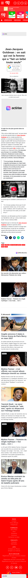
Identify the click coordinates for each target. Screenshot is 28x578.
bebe (3, 244)
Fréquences (14, 524)
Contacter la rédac (14, 537)
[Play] (2, 13)
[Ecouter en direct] (18, 3)
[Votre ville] (15, 3)
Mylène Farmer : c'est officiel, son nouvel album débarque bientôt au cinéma (13, 371)
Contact (14, 521)
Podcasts (14, 542)
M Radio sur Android (14, 551)
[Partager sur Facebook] (6, 238)
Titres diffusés (14, 523)
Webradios (8, 20)
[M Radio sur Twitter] (11, 567)
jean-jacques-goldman (15, 244)
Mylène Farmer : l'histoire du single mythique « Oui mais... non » (14, 441)
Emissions (17, 20)
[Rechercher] (22, 3)
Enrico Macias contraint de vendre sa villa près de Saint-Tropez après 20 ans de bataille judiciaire (13, 479)
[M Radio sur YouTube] (16, 567)
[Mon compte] (25, 3)
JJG (14, 148)
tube (3, 246)
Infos (14, 531)
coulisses (7, 244)
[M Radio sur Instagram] (20, 567)
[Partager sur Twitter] (10, 238)
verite (6, 246)
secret (23, 244)
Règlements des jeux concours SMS (14, 559)
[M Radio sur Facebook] (7, 567)
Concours (14, 535)
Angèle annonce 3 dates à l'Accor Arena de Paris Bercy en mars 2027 (13, 336)
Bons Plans (14, 529)
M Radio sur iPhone (14, 549)
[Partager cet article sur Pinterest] (14, 238)
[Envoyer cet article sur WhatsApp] (18, 238)
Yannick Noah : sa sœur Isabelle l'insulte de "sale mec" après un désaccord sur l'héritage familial (12, 407)
